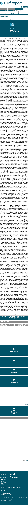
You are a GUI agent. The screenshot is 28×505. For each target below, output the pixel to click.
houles (5, 314)
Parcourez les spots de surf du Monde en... (6, 325)
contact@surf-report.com (14, 319)
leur (11, 314)
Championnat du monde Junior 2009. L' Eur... (22, 325)
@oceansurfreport (8, 19)
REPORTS (3, 481)
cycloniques (8, 314)
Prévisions (3, 482)
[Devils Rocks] (18, 13)
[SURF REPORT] (7, 475)
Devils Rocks (6, 10)
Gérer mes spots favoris (9, 418)
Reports (14, 373)
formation (13, 314)
